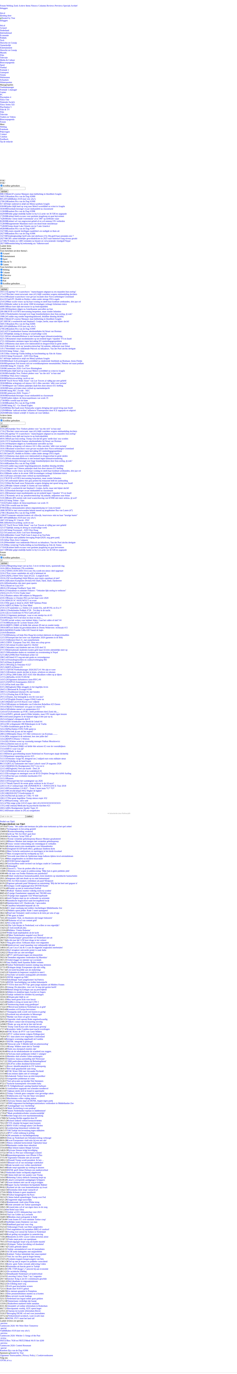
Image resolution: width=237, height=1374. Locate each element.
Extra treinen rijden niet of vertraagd (22, 1073)
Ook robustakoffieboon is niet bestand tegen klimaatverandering (31, 336)
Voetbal (3, 67)
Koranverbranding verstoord (20, 831)
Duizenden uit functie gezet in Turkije (23, 1266)
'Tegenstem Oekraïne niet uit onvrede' (23, 1157)
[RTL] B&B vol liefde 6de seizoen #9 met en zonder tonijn (29, 625)
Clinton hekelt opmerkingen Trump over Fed (26, 1197)
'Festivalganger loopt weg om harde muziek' (26, 1242)
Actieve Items (24, 6)
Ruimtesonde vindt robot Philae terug (23, 1202)
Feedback (4, 139)
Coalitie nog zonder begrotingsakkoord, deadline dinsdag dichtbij (32, 316)
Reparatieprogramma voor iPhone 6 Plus (24, 1155)
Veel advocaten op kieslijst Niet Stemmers (25, 1081)
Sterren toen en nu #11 (14, 744)
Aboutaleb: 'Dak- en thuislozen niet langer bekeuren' (29, 918)
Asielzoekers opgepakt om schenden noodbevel (27, 1088)
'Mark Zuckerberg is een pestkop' (21, 1108)
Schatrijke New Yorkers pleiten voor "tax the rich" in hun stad (30, 373)
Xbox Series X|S (7, 104)
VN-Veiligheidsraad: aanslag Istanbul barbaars (26, 1086)
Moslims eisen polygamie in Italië (22, 1217)
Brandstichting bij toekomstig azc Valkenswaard (24, 243)
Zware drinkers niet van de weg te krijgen (25, 1182)
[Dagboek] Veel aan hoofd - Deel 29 (20, 768)
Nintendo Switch (7, 102)
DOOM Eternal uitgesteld (18, 861)
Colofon (3, 137)
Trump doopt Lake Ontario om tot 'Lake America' (25, 226)
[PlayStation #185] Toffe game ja (18, 729)
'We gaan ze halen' (16, 915)
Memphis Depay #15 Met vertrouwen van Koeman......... (28, 734)
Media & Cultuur (7, 60)
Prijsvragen (5, 132)
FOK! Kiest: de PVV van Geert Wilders (24, 1031)
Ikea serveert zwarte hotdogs (19, 1296)
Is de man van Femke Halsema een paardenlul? (27, 873)
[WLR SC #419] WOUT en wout (18, 600)
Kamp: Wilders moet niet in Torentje (24, 1046)
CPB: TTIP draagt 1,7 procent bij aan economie (27, 1269)
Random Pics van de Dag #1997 (17, 228)
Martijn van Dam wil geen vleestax (22, 1017)
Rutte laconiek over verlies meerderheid (24, 1165)
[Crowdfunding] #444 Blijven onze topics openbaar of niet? (30, 578)
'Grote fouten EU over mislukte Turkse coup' (26, 1219)
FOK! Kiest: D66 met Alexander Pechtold (25, 1071)
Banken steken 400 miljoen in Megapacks (21, 595)
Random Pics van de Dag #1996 (17, 233)
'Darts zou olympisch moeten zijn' (21, 1049)
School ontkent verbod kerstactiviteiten (25, 1120)
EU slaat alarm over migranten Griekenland (26, 1036)
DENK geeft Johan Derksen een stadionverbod (27, 1170)
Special (6, 278)
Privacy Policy (29, 1355)
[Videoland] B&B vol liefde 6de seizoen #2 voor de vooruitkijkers (32, 746)
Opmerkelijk (5, 45)
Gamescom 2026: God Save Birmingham (21, 368)
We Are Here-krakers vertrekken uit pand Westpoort (30, 881)
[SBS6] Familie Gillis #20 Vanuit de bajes (21, 630)
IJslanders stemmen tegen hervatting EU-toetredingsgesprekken (31, 341)
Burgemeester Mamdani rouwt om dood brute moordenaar (28, 223)
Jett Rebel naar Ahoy (15, 1209)
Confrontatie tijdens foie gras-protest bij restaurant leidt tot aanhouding (34, 481)
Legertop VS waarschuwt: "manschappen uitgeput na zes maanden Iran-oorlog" (38, 292)
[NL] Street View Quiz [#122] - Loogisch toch (24, 576)
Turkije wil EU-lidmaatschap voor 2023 (24, 1212)
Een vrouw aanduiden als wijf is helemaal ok (23, 573)
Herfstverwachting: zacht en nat (16, 378)
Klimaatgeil (12, 866)
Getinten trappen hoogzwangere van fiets (26, 1259)
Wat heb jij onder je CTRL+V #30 (19, 796)
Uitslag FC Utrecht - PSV (14, 366)
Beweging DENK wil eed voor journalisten (26, 1313)
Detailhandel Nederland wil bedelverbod (24, 1274)
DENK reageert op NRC (18, 977)
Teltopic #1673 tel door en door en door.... (21, 618)
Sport (2, 65)
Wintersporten (6, 82)
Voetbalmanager (7, 87)
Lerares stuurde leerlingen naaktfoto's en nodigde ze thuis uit (29, 231)
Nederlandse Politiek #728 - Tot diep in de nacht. (25, 610)
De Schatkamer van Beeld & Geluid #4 (21, 721)
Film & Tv (7, 262)
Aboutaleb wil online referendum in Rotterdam (27, 1306)
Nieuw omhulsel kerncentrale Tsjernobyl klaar (27, 1143)
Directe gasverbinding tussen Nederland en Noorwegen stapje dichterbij (34, 754)
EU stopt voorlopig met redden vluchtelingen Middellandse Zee (34, 908)
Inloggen (4, 8)
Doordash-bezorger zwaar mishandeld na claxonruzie (26, 209)
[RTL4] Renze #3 (11, 667)
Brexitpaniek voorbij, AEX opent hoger (24, 1308)
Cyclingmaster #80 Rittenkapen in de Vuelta (23, 724)
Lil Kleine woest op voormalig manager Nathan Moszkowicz (30, 741)
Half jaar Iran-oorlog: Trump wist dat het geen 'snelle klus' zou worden (34, 438)
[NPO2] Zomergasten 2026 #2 (17, 682)
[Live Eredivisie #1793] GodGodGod (20, 613)
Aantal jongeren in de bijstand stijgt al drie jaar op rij (26, 716)
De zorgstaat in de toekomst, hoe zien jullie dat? (24, 736)
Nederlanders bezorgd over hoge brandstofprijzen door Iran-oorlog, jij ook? (36, 314)
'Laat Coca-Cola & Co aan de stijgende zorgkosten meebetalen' (35, 947)
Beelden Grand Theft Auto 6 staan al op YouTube (25, 535)
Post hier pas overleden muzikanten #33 (21, 776)
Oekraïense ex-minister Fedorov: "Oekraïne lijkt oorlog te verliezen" (33, 590)
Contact (3, 134)
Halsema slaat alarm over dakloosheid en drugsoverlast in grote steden (34, 343)
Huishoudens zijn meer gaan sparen (18, 583)
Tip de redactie (6, 141)
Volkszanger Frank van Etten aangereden (25, 1227)
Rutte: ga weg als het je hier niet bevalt (25, 1024)
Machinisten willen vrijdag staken (21, 1098)
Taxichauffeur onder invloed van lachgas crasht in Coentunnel (34, 863)
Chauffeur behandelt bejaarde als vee (23, 905)
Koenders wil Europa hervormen (21, 1009)
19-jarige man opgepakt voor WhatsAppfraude (27, 895)
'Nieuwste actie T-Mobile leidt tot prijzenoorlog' (27, 1044)
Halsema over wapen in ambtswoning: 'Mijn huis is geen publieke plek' (39, 871)
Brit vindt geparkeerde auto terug (21, 1069)
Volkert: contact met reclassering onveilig (25, 1022)
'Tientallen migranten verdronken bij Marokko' (27, 957)
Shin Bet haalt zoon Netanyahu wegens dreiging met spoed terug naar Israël (36, 408)
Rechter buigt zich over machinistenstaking (24, 1115)
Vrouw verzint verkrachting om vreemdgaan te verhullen (31, 844)
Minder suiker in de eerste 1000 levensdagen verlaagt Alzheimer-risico (33, 304)
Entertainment (6, 48)
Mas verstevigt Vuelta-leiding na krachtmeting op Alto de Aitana (30, 353)
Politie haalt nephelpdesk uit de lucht (23, 933)
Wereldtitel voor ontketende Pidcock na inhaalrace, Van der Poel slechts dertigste (38, 348)
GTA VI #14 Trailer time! (15, 593)
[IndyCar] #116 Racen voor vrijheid (19, 702)
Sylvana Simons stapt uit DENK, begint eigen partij (30, 1101)
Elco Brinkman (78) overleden (16, 568)
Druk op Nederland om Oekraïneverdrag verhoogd (29, 1138)
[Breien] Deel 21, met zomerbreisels (19, 640)
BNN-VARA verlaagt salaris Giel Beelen (25, 1125)
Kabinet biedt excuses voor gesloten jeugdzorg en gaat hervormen (32, 216)
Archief (74, 6)
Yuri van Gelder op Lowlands (20, 1214)
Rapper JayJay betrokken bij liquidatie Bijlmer (27, 1185)
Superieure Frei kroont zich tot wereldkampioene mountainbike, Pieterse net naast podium (42, 363)
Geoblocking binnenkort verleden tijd (23, 1128)
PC (1, 95)
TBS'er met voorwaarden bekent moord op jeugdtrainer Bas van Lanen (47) (36, 510)
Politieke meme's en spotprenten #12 (20, 709)
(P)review (7, 275)
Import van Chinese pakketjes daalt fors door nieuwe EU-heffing (31, 385)
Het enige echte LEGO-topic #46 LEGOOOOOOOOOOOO (30, 803)
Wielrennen (5, 77)
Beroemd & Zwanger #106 (16, 689)
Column (6, 272)
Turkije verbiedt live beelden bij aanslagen (25, 994)
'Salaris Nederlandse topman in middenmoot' (26, 1111)
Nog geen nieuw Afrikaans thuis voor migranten (28, 942)
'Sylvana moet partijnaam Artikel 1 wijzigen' (27, 1054)
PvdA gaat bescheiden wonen (20, 1286)
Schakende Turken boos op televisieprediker (26, 1076)
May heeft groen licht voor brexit (21, 999)
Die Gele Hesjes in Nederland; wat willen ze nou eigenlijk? (33, 925)
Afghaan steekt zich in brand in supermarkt (25, 1091)
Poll (4, 281)
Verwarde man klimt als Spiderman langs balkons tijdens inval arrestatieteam (40, 856)
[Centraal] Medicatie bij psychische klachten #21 (25, 805)
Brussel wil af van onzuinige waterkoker (25, 1162)
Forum (3, 6)
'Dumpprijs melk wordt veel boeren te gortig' (26, 1012)
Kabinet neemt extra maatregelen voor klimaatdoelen (30, 846)
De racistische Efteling (17, 1271)
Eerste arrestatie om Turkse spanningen (24, 1204)
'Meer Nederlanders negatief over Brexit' (25, 935)
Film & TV (5, 109)
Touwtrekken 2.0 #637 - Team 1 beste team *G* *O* (27, 788)
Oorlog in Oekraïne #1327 (15, 665)
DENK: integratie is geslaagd (20, 1041)
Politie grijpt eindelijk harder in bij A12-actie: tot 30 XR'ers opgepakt (33, 214)
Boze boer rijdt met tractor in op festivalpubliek (24, 306)
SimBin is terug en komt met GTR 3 (23, 1002)
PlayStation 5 (6, 107)
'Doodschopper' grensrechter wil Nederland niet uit (30, 938)
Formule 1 (4, 70)
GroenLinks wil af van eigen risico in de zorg (27, 1207)
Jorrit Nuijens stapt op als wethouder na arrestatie (28, 898)
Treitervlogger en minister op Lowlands (24, 960)
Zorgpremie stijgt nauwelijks (19, 1200)
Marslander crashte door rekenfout (22, 1145)
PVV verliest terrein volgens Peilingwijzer (26, 1034)
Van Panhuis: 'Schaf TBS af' (19, 836)
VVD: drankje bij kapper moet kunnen (24, 1123)
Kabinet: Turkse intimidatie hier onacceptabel (26, 1254)
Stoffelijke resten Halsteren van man (21, 1222)
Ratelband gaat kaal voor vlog (20, 1224)
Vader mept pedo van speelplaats (22, 1239)
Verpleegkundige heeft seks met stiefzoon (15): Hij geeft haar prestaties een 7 (37, 236)
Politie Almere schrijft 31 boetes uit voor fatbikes (24, 413)
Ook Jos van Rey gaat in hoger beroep (23, 1256)
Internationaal (6, 33)
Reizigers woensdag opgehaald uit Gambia (24, 1039)
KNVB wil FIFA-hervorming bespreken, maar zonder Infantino (30, 311)
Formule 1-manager (8, 90)
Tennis (3, 75)
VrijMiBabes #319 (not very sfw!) (18, 199)
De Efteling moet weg (16, 1284)
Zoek (16, 6)
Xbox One (4, 99)
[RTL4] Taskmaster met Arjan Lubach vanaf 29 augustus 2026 (30, 763)
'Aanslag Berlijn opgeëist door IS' (22, 1118)
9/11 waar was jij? (12, 749)
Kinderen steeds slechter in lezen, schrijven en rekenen (27, 672)
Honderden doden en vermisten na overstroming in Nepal (29, 652)
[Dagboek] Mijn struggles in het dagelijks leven (24, 687)
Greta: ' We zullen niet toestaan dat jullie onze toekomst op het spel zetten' (40, 826)
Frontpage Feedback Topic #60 (17, 588)
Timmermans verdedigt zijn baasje (22, 1301)
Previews (59, 6)
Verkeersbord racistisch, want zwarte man (26, 1316)
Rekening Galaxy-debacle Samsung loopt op (26, 1177)
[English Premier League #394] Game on (22, 699)
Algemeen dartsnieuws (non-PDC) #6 (20, 679)
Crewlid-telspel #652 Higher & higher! (21, 791)
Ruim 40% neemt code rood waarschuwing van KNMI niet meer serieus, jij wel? (38, 498)
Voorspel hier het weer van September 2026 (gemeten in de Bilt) (31, 637)
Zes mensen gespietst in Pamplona (22, 1291)
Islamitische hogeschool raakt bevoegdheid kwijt (28, 900)
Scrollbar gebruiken (11, 186)
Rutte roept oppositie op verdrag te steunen (25, 1167)
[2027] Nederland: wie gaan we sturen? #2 (22, 707)
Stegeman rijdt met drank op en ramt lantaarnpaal (28, 878)
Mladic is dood (10, 751)
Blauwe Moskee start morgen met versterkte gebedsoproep (33, 841)
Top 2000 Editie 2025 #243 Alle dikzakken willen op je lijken (31, 674)
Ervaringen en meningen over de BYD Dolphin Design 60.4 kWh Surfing (35, 773)
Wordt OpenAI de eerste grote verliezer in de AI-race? (27, 783)
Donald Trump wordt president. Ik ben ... (26, 1160)
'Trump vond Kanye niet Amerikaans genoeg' (26, 1026)
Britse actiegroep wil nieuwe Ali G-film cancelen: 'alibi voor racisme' (33, 383)
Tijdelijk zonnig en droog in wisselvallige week (23, 334)
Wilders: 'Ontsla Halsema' (19, 930)
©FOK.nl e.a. (6, 1360)
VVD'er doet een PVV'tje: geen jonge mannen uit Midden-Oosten (35, 984)
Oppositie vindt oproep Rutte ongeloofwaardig (27, 1019)
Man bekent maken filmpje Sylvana (23, 1148)
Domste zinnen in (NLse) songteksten (20, 810)
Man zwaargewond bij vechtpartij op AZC (25, 853)
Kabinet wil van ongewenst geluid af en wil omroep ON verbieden (32, 221)
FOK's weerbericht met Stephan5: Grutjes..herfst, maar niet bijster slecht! (34, 321)
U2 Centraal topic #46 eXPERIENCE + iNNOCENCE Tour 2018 (33, 786)
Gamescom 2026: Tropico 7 (15, 393)
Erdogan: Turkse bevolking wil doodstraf (26, 1244)
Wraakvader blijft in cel (18, 997)
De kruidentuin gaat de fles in (16, 726)
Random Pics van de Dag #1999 (17, 201)
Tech (2, 40)
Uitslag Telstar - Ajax (12, 351)
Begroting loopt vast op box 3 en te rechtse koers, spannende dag (32, 566)
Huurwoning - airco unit (14, 800)
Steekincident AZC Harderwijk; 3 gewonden (26, 903)
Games (3, 92)
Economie (4, 35)
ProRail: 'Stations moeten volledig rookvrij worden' (29, 891)
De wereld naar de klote (14, 400)
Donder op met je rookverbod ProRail (24, 888)
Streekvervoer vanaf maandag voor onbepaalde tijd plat (31, 945)
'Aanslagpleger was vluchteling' (21, 1106)
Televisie (4, 57)
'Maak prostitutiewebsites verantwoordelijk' (26, 1113)
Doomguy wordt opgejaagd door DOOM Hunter (27, 886)
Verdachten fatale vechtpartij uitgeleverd (23, 1172)
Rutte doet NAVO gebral (18, 1288)
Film (2, 55)
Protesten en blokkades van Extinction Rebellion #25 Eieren (30, 704)
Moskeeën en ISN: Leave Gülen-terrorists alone (27, 1237)
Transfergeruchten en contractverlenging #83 (23, 660)
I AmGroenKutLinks (17, 928)
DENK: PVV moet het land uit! (21, 1318)
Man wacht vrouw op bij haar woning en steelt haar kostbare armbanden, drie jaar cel (40, 301)
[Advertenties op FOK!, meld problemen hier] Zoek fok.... (29, 711)
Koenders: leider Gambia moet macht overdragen (28, 1029)
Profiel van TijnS (7, 821)
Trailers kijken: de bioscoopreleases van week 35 (24, 398)
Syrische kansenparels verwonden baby (24, 1083)
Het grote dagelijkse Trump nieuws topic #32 (23, 798)
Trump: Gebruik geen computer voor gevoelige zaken (30, 1093)
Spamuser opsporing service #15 (17, 756)
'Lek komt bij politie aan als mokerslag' (24, 970)
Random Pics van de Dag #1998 (17, 211)
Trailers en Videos (8, 117)
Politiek (3, 38)
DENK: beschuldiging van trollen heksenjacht (27, 982)
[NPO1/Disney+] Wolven (14, 739)
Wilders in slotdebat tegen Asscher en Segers (26, 992)
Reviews (50, 6)
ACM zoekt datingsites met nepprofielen (24, 1251)
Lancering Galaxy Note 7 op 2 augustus (24, 1276)
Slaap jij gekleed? (11, 662)
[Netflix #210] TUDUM (14, 677)
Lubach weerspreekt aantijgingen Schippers (26, 1180)
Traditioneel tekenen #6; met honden (20, 692)
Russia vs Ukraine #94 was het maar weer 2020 (24, 598)
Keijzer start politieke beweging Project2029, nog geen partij (30, 537)
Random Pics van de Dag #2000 (17, 196)
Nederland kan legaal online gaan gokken (25, 1298)
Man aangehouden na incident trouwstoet (25, 858)
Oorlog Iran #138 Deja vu (15, 694)
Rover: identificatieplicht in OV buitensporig (26, 1066)
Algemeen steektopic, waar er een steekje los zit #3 (26, 615)
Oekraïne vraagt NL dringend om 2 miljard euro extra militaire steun (33, 758)
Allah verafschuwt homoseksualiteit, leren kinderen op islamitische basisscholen (42, 876)
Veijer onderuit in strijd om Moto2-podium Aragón (25, 204)
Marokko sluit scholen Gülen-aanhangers (25, 1056)
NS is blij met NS (14, 923)
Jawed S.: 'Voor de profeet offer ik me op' (26, 868)
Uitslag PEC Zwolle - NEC (15, 390)
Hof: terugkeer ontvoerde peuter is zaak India (26, 950)
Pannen (6, 778)
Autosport (4, 72)
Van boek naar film (12, 684)
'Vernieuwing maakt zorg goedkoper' (23, 1004)
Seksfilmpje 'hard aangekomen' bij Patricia (25, 980)
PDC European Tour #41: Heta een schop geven (25, 642)
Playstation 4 (5, 97)
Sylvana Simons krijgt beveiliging (22, 1150)
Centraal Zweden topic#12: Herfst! (19, 645)
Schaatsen (4, 80)
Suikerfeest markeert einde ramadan (23, 1303)
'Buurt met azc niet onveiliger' (21, 952)
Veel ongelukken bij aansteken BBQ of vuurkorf (28, 1229)
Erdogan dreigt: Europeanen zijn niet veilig (26, 967)
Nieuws (34, 6)
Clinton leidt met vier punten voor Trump (25, 1175)
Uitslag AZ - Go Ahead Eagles (16, 405)
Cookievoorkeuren (45, 1355)
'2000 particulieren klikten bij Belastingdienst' (26, 1061)
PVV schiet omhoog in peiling (21, 1133)
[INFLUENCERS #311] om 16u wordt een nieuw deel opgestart (31, 571)
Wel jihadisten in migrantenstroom (23, 1281)
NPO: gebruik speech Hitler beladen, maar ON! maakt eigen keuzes (33, 714)
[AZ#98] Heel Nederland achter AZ (19, 655)
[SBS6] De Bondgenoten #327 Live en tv (22, 766)
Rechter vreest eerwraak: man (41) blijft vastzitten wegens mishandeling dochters (38, 294)
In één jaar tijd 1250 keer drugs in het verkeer (26, 940)
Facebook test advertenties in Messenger (24, 1014)
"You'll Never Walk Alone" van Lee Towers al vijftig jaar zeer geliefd (33, 381)
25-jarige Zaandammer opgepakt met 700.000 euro (29, 893)
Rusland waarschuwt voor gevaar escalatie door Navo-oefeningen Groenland (37, 297)
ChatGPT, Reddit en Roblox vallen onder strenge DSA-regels (30, 299)
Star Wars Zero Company (14, 376)
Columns (42, 6)
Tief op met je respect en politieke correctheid (27, 1261)
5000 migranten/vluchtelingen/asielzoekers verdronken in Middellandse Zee (41, 1103)
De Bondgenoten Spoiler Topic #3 (19, 808)
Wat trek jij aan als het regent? (16, 731)
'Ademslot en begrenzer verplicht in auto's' (26, 972)
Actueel (3, 28)
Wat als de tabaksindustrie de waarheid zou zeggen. (29, 1051)
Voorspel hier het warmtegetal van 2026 (21, 781)
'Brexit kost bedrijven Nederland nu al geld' (27, 1007)
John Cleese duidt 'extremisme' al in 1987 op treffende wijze (29, 219)
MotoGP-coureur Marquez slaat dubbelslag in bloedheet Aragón (30, 194)
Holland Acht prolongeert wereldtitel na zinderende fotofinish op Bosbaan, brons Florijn (41, 361)
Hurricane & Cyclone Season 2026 (19, 622)
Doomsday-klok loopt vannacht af (23, 1190)
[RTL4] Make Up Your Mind (16, 605)
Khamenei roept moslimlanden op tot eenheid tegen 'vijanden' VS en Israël (36, 339)
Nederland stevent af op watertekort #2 (21, 771)
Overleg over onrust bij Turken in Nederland (26, 1232)
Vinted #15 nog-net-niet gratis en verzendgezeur (25, 657)
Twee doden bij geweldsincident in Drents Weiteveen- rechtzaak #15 (34, 627)
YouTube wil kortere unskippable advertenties (27, 975)
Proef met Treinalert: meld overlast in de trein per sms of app (33, 913)
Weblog (9, 6)
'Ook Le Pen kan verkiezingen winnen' (25, 1153)
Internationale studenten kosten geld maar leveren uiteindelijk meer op (33, 650)
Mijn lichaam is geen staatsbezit (22, 1192)
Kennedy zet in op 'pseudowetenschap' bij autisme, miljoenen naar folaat (35, 346)
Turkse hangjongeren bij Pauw (21, 1195)
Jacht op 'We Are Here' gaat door (21, 834)
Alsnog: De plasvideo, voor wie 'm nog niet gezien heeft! (31, 987)
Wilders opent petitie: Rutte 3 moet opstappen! (28, 910)
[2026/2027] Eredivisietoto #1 (17, 793)
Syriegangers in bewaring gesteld (21, 829)
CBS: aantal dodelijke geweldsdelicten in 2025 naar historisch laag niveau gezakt (38, 238)
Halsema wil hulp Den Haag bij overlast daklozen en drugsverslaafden (34, 635)
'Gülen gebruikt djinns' (18, 1246)
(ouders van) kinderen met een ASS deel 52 (23, 647)
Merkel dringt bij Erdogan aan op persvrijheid (27, 989)
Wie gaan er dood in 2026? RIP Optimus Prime (23, 603)
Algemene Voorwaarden (10, 1355)
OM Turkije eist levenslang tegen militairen (25, 1130)
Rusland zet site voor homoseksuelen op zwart (27, 1187)
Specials (66, 6)
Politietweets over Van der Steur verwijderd (26, 1096)
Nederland (4, 30)
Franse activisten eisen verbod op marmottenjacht (25, 388)
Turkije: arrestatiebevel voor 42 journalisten (26, 1249)
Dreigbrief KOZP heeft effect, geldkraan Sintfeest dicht (31, 849)
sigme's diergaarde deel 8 (15, 719)
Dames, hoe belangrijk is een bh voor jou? (21, 697)
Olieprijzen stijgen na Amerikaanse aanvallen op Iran (26, 309)
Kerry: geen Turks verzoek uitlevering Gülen (26, 1264)
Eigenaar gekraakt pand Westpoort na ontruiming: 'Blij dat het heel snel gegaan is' (42, 883)
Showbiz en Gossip (8, 43)
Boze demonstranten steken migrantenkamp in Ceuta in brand (30, 508)
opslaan (4, 191)
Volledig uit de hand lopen (15, 761)
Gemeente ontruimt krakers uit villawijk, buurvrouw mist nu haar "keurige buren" (39, 515)
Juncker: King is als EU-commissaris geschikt (27, 1279)
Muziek (3, 52)
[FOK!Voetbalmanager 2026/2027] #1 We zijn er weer (28, 669)
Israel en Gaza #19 (11, 585)
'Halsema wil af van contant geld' (22, 920)
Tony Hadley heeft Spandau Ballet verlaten (24, 962)
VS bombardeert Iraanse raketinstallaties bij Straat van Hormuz (30, 331)
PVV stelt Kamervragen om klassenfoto (25, 955)
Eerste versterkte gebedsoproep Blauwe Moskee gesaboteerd (34, 839)
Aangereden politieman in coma (21, 1078)
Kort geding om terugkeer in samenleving (25, 1234)
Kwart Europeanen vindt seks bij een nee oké (26, 1140)
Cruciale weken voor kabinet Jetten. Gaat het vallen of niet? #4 (30, 620)
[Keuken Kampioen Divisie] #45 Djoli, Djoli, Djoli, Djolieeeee (31, 580)
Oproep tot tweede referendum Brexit (24, 1311)
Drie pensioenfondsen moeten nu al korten (25, 1293)
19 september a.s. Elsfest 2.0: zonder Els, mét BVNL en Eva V (31, 608)
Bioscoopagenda (7, 62)
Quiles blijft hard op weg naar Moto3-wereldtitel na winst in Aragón (32, 206)
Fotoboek (4, 129)
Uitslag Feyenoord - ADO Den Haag (19, 356)
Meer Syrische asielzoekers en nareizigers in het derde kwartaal (34, 851)
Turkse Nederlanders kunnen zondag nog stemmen (29, 965)
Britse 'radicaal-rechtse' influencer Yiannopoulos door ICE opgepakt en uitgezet (38, 410)
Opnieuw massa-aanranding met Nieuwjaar (26, 1059)
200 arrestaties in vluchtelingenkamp (23, 1135)
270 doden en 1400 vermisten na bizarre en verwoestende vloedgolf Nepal (35, 241)
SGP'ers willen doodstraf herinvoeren (24, 1064)
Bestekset (7, 632)
